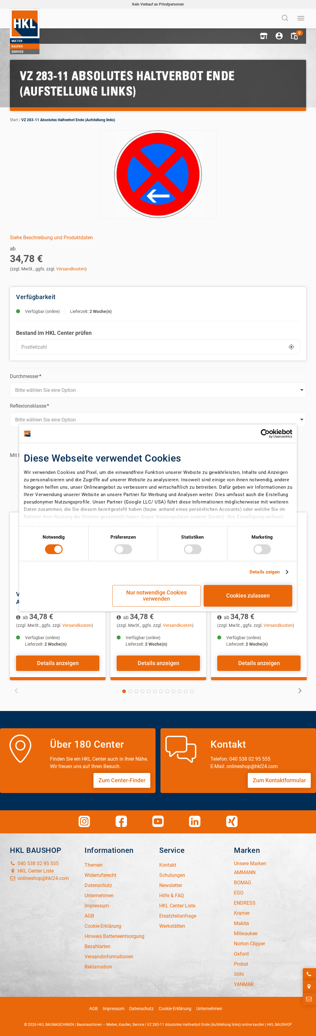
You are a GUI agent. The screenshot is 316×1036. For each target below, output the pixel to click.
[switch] (123, 549)
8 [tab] (167, 691)
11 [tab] (186, 691)
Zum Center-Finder (121, 780)
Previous (16, 690)
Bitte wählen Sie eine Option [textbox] (45, 390)
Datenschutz (141, 1008)
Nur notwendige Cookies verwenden (156, 596)
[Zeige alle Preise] (18, 617)
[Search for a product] (285, 18)
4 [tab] (142, 691)
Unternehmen (209, 1008)
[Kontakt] (309, 999)
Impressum (113, 1008)
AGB (93, 1008)
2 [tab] (130, 691)
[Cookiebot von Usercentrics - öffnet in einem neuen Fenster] (265, 433)
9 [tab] (173, 691)
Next (299, 690)
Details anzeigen (58, 663)
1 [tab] (124, 691)
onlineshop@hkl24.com (42, 878)
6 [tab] (155, 691)
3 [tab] (136, 691)
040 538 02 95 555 (37, 863)
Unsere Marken (250, 863)
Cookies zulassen (248, 596)
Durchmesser (25, 376)
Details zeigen (265, 572)
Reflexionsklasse (29, 406)
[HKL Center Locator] (309, 986)
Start (14, 120)
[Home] (25, 31)
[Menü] (301, 18)
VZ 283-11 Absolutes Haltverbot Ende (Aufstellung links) (68, 120)
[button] (263, 36)
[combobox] (158, 390)
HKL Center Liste (35, 871)
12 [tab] (192, 691)
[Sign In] (279, 36)
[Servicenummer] (309, 974)
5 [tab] (149, 691)
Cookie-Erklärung (175, 1008)
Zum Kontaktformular (279, 780)
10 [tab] (179, 691)
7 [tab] (161, 691)
